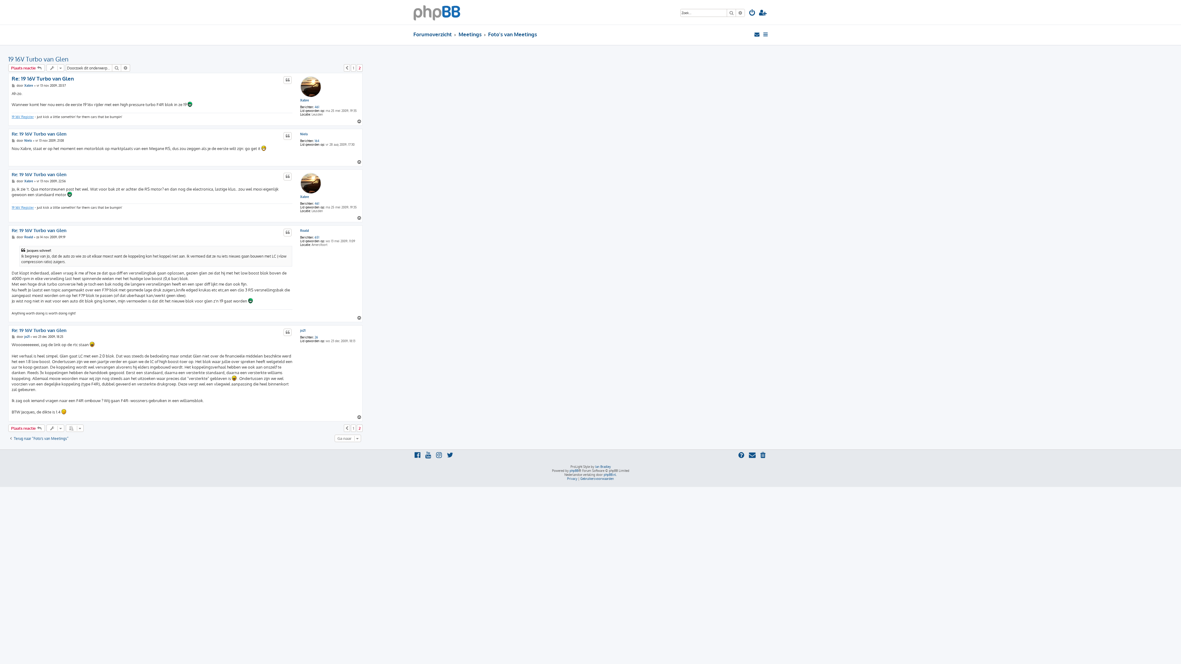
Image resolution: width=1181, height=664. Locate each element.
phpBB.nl (610, 474)
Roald (304, 230)
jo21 (302, 330)
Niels (304, 134)
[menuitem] (752, 13)
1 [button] (353, 67)
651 (317, 237)
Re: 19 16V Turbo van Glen (43, 78)
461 (317, 107)
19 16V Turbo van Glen (38, 59)
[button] (347, 68)
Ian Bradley (603, 466)
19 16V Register (23, 117)
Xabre (304, 100)
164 (317, 141)
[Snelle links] (766, 34)
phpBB (574, 470)
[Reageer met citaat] (288, 80)
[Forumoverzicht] (436, 12)
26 (316, 337)
